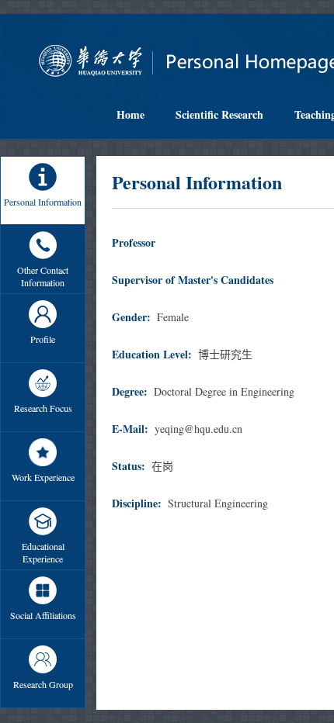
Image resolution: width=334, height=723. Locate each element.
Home (130, 114)
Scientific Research (219, 114)
